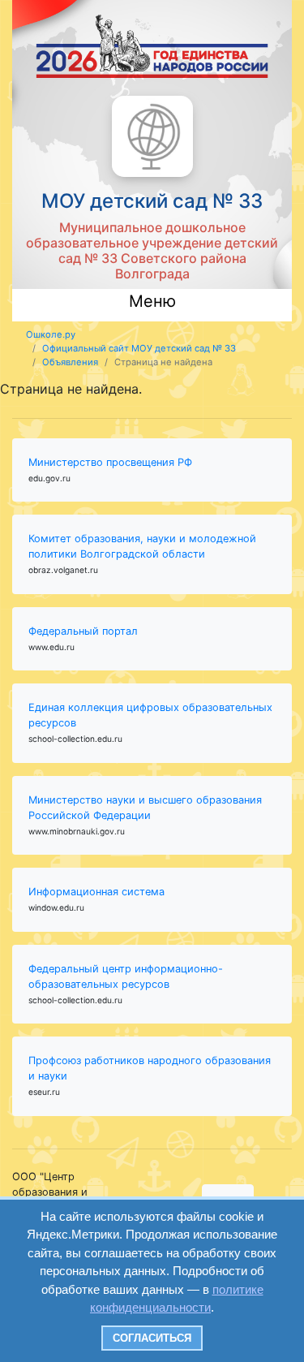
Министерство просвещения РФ (110, 462)
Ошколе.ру (50, 334)
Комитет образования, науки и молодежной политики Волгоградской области (142, 546)
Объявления (70, 362)
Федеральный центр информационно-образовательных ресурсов (125, 976)
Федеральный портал (83, 631)
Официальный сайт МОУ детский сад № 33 (139, 348)
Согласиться (152, 1338)
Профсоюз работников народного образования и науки (149, 1068)
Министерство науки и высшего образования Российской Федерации (145, 807)
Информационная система (96, 892)
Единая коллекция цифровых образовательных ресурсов (150, 715)
